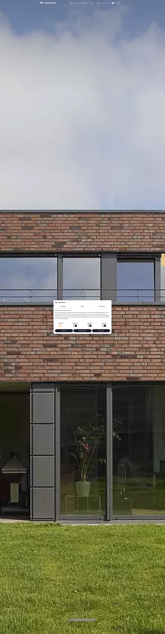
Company (98, 3)
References (84, 3)
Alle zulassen (101, 330)
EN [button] (119, 3)
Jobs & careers (106, 3)
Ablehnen (64, 330)
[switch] (75, 326)
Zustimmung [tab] (63, 306)
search (115, 3)
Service (91, 3)
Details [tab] (82, 306)
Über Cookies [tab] (102, 306)
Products (77, 3)
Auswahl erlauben (82, 330)
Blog (72, 3)
